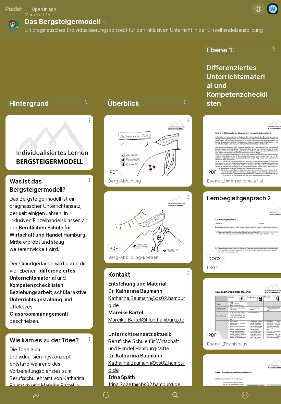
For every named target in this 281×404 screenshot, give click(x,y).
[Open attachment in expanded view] (49, 142)
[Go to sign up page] (272, 8)
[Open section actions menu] (86, 102)
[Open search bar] (175, 395)
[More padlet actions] (245, 395)
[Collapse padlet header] (105, 22)
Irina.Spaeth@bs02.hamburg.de (144, 384)
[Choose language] (258, 8)
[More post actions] (85, 123)
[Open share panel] (36, 395)
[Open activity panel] (106, 395)
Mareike (33, 14)
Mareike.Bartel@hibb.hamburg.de (146, 320)
